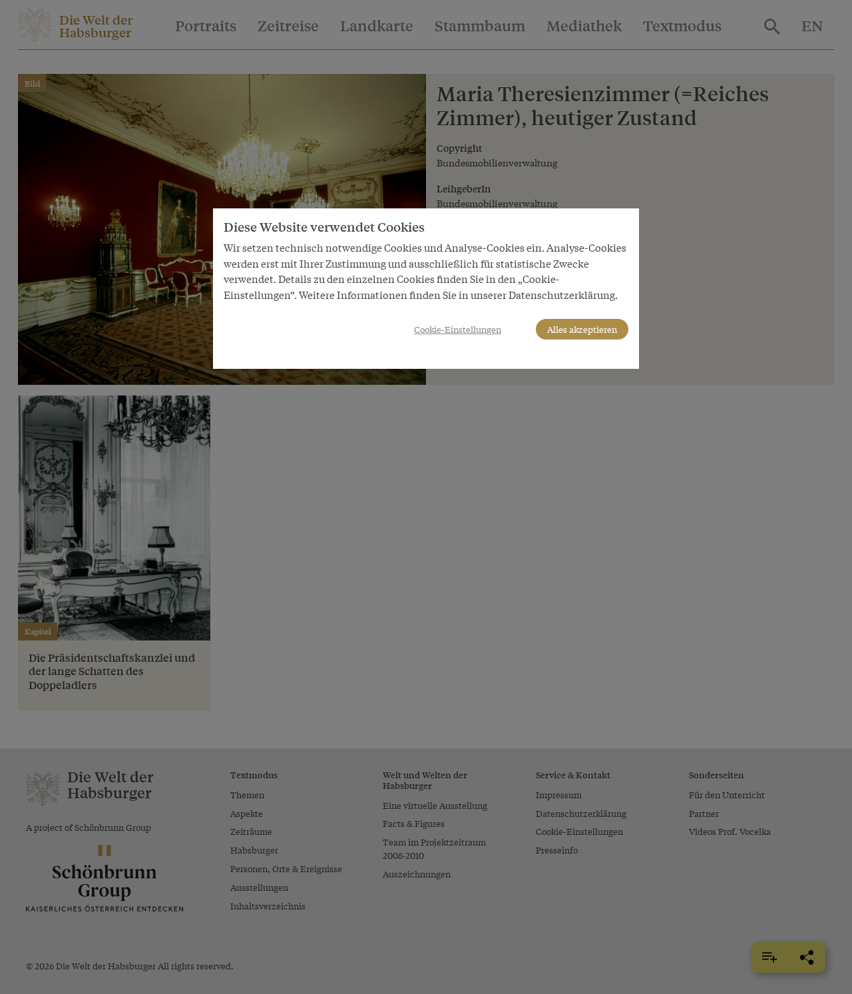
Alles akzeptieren (582, 329)
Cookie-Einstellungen (457, 329)
